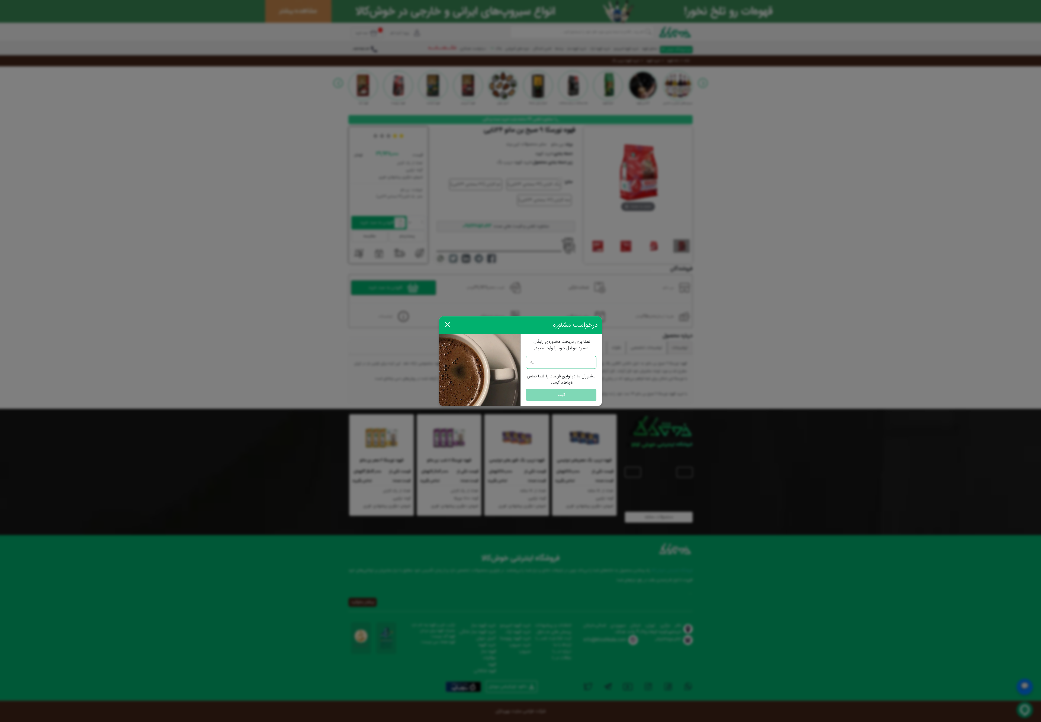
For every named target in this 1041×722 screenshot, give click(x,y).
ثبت (561, 394)
